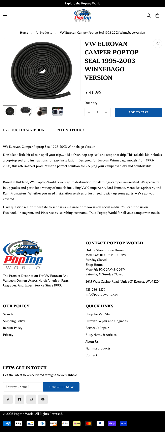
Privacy (8, 335)
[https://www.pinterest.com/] (8, 399)
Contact (91, 355)
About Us (92, 341)
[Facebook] (19, 399)
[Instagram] (31, 399)
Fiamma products (98, 348)
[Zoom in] (71, 46)
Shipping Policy (14, 321)
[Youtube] (43, 399)
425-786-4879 (95, 289)
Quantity (91, 103)
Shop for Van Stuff (99, 314)
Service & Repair (97, 328)
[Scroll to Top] (157, 410)
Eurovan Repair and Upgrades (107, 321)
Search (8, 314)
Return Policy (12, 328)
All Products (44, 32)
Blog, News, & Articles (101, 335)
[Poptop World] (82, 15)
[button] (157, 15)
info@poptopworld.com (103, 294)
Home (24, 32)
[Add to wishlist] (157, 43)
